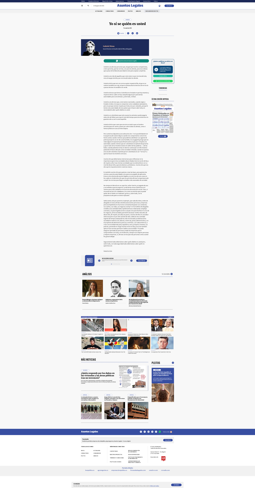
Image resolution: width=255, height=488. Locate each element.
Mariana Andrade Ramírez (135, 306)
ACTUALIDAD (98, 11)
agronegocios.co (103, 470)
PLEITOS (130, 11)
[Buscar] (88, 6)
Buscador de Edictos (152, 11)
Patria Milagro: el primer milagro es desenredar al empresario (92, 300)
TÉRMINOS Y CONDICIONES (117, 458)
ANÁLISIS (138, 11)
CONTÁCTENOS (114, 451)
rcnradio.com (165, 470)
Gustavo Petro (146, 1)
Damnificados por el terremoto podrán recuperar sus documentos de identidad (137, 398)
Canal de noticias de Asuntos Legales (128, 61)
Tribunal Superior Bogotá (133, 1)
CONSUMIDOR (121, 11)
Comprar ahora (163, 76)
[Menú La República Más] (82, 6)
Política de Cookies (154, 486)
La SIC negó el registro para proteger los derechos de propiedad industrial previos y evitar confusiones (162, 379)
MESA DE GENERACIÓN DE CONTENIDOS (134, 451)
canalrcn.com (153, 470)
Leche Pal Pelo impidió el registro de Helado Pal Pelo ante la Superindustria (162, 373)
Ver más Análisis (166, 274)
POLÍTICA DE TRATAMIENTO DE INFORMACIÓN (135, 458)
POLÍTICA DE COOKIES (115, 461)
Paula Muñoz (85, 303)
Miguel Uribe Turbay (107, 1)
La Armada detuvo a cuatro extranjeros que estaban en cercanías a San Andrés (90, 398)
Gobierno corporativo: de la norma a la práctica (114, 300)
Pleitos (156, 363)
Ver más (162, 136)
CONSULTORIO (110, 11)
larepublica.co (89, 470)
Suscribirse (169, 5)
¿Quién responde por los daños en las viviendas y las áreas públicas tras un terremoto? (98, 375)
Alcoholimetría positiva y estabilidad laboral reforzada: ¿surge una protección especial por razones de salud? (138, 301)
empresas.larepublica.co (119, 470)
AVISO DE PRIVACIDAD (134, 454)
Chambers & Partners (93, 1)
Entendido (176, 484)
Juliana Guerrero (120, 1)
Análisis (87, 274)
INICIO (82, 450)
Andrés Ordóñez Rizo (110, 303)
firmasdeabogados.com (138, 470)
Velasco (156, 1)
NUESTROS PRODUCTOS (116, 454)
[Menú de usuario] (159, 5)
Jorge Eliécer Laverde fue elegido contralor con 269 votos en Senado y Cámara (114, 398)
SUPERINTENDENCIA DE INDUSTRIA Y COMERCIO (134, 461)
